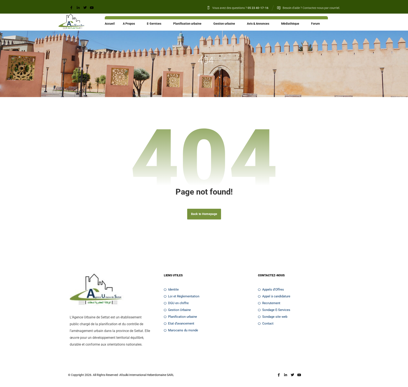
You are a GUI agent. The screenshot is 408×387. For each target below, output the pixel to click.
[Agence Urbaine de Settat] (71, 22)
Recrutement (271, 303)
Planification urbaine (182, 317)
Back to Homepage (204, 214)
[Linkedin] (78, 7)
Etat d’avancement (181, 323)
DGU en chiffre (178, 303)
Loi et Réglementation (183, 296)
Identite (173, 289)
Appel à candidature (276, 296)
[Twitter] (85, 7)
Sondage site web (274, 317)
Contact (267, 323)
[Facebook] (71, 7)
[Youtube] (91, 7)
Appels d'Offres (273, 289)
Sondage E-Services (276, 310)
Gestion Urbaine (179, 310)
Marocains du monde (183, 330)
